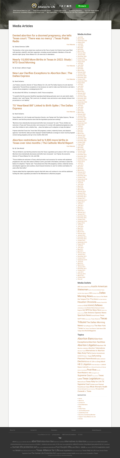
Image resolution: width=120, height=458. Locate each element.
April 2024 (80, 68)
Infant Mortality (95, 364)
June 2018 (80, 184)
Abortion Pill (101, 345)
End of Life (90, 362)
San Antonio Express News (95, 313)
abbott (14, 441)
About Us (81, 400)
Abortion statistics (83, 348)
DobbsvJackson (100, 359)
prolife (73, 447)
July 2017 (80, 203)
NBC (83, 310)
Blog (80, 406)
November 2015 (82, 238)
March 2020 (81, 149)
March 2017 (81, 210)
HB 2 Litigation (84, 364)
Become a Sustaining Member (87, 414)
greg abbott (95, 444)
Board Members (83, 404)
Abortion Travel (81, 350)
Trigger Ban (59, 453)
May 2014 (80, 263)
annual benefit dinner (92, 441)
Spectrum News (84, 315)
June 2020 (80, 146)
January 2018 (81, 193)
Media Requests (96, 430)
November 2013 (82, 268)
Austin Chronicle (92, 290)
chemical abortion (15, 444)
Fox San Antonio (102, 299)
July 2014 (80, 261)
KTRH (79, 305)
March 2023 (81, 91)
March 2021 (81, 133)
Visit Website (71, 44)
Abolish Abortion (26, 441)
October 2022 (81, 100)
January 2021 (81, 137)
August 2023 (81, 82)
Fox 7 (88, 299)
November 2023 (82, 77)
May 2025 (80, 47)
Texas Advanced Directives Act (28, 450)
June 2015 (80, 247)
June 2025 (80, 46)
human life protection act (24, 447)
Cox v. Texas (88, 356)
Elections (82, 361)
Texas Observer (95, 319)
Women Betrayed (82, 389)
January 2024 (81, 74)
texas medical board (77, 450)
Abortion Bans (86, 338)
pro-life (67, 447)
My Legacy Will (52, 12)
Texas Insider (88, 319)
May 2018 (80, 186)
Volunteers (54, 430)
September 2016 (82, 221)
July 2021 (80, 126)
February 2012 (82, 274)
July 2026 (80, 37)
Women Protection (91, 389)
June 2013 (80, 272)
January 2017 (81, 214)
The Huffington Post (88, 326)
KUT (83, 305)
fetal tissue (63, 444)
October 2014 (81, 258)
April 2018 (80, 188)
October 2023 (81, 79)
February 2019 (82, 172)
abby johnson (19, 441)
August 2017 (81, 202)
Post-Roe (91, 369)
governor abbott (72, 444)
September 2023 (82, 81)
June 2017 (80, 205)
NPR (87, 310)
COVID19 (80, 356)
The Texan (86, 328)
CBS (90, 293)
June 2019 (80, 165)
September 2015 (82, 242)
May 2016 (80, 228)
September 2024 (82, 60)
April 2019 (80, 168)
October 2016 (81, 219)
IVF (100, 364)
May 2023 (80, 88)
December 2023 (82, 75)
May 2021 (80, 130)
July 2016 (80, 224)
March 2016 (81, 231)
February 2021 (82, 135)
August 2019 (81, 161)
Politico (103, 310)
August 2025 (81, 42)
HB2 (100, 444)
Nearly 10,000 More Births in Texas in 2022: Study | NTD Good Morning (42, 61)
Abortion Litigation (87, 345)
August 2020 (81, 144)
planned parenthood (49, 447)
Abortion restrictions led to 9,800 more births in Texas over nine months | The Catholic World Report (43, 141)
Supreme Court (85, 375)
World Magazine (90, 331)
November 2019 (82, 156)
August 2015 (81, 244)
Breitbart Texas (100, 290)
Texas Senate (100, 450)
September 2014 (82, 260)
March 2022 (81, 112)
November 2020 (82, 140)
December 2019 (82, 154)
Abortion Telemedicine (97, 348)
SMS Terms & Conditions (69, 434)
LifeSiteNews (81, 308)
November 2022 (82, 98)
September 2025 (82, 40)
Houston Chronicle (87, 302)
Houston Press (100, 302)
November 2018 (82, 175)
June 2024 (80, 65)
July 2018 (80, 182)
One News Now (95, 310)
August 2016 (81, 223)
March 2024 (81, 70)
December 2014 (82, 256)
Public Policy (82, 408)
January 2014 (81, 267)
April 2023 (80, 89)
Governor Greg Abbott (85, 444)
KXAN (90, 305)
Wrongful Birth (100, 389)
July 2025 (80, 44)
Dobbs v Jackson (41, 444)
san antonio (88, 447)
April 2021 (80, 132)
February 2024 (82, 72)
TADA (13, 450)
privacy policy (56, 434)
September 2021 (82, 123)
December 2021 (82, 118)
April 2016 (80, 230)
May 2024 (80, 67)
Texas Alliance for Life (47, 450)
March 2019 (81, 170)
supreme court (104, 447)
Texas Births (95, 375)
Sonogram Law (95, 373)
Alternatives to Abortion (95, 350)
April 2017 (80, 209)
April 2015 (80, 251)
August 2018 (81, 181)
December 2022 (82, 96)
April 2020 (80, 147)
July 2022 (80, 105)
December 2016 (82, 216)
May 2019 (80, 167)
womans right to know (81, 453)
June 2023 (80, 86)
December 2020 (82, 139)
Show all (80, 279)
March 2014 (81, 265)
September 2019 (82, 160)
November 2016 (82, 217)
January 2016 (81, 235)
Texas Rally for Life (93, 382)
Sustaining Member (75, 10)
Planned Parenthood (97, 367)
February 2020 (82, 151)
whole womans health (68, 453)
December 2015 (82, 237)
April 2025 (80, 49)
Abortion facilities (96, 342)
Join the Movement (84, 410)
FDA (96, 361)
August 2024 (81, 61)
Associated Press (86, 287)
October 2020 (81, 142)
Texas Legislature (91, 378)
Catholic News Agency (83, 293)
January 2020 (81, 153)
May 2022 (80, 109)
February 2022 (82, 114)
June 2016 (80, 226)
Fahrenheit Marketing (67, 455)
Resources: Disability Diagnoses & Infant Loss (28, 12)
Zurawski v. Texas (84, 391)
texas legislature (65, 450)
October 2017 (81, 198)
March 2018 (81, 189)
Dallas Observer (97, 296)
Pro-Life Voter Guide (92, 10)
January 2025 (81, 54)
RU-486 (88, 373)
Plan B (89, 367)
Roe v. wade (80, 447)
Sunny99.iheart (95, 315)
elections (50, 444)
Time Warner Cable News (96, 328)
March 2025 (81, 51)
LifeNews (98, 305)
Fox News (94, 299)
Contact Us (82, 402)
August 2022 (81, 103)
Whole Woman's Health (98, 387)
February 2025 (82, 53)
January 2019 (81, 174)
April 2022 (80, 110)
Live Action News (89, 308)
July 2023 (80, 84)
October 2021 (81, 121)
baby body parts (103, 441)
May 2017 (80, 207)
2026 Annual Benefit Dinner (42, 10)
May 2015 (80, 249)
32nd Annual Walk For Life (21, 10)
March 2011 (81, 275)
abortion (36, 441)
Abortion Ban (47, 441)
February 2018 (82, 191)
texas (17, 450)
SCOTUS (95, 447)
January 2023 (81, 95)
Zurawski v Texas (92, 453)
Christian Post (95, 293)
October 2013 (81, 270)
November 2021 (82, 119)
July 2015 (80, 245)
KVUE (86, 305)
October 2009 (81, 277)
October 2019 (81, 158)
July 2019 (80, 163)
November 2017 (82, 196)
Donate (83, 6)
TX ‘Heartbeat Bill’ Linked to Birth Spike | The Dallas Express (43, 107)
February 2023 (82, 93)
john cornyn (40, 447)
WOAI (83, 331)
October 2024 (81, 58)
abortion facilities (59, 441)
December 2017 (82, 195)
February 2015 (82, 252)
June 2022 (80, 107)
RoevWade (82, 373)
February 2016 (82, 233)
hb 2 (103, 444)
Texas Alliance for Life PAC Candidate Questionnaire (77, 12)
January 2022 (81, 116)
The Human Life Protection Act (44, 453)
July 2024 (80, 63)
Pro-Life (98, 370)
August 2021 (81, 125)
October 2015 (81, 240)
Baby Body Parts (84, 353)
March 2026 (81, 39)
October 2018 (81, 177)
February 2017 (82, 212)
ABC (79, 287)
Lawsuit (85, 367)
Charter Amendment (98, 353)
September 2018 (82, 179)
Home (80, 398)
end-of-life (56, 444)
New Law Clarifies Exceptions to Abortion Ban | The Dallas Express (42, 74)
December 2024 (82, 56)
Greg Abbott (101, 361)
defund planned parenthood (28, 444)
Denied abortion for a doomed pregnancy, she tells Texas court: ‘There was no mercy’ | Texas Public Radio (42, 38)
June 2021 (80, 128)
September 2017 (82, 200)
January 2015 (81, 254)
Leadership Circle (60, 10)
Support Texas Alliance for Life (87, 416)
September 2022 (82, 102)
